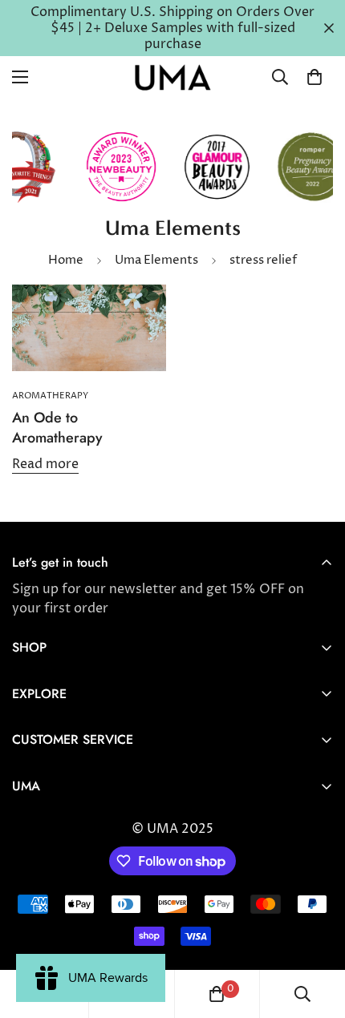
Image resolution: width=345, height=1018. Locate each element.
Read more (45, 464)
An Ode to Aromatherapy (57, 427)
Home (65, 260)
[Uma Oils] (172, 77)
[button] (314, 77)
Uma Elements (156, 260)
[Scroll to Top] (316, 933)
